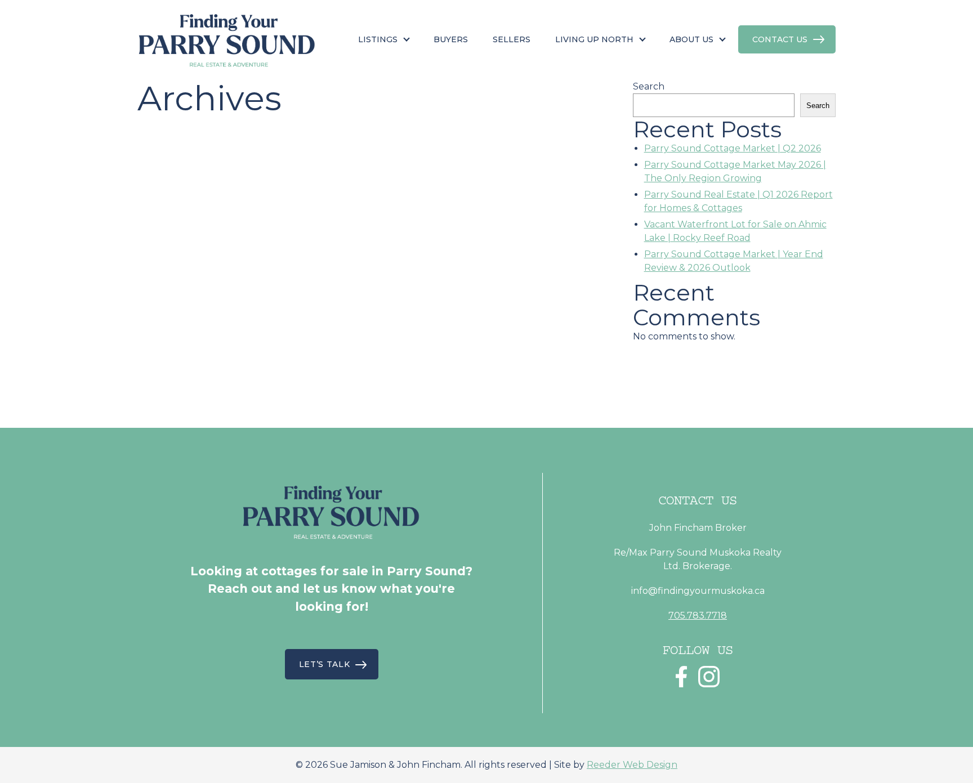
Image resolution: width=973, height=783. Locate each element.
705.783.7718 (697, 615)
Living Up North (594, 39)
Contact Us (779, 39)
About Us (691, 39)
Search (648, 86)
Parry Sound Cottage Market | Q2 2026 (732, 148)
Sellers (511, 39)
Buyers (451, 39)
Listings (378, 39)
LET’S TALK (324, 664)
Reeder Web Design (632, 764)
